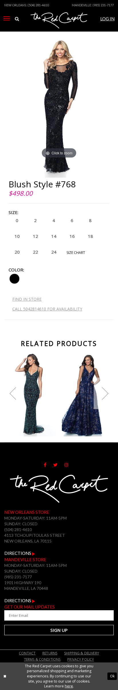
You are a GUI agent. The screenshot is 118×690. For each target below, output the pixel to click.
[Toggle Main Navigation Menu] (6, 18)
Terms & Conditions (42, 659)
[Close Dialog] (5, 676)
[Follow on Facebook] (48, 465)
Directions (18, 553)
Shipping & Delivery (81, 653)
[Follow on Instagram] (69, 465)
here (69, 686)
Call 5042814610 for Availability (47, 309)
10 (17, 236)
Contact (27, 653)
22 (35, 252)
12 (35, 236)
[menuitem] (6, 18)
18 (90, 236)
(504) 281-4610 (38, 5)
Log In (107, 18)
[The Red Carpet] (59, 26)
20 (17, 252)
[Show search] (17, 19)
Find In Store (27, 299)
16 (72, 236)
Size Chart (75, 252)
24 (53, 252)
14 (53, 236)
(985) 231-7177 (103, 5)
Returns (49, 653)
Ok (112, 676)
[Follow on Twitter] (58, 465)
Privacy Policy (80, 659)
